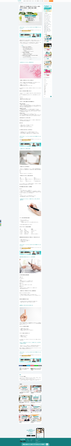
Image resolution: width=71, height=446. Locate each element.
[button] (21, 365)
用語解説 (47, 29)
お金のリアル (48, 15)
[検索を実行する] (50, 96)
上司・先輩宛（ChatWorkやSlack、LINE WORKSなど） (29, 51)
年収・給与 (50, 26)
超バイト (49, 31)
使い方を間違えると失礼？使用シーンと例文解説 (27, 54)
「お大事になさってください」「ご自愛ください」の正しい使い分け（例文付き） (30, 55)
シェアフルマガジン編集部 (23, 376)
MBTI (48, 14)
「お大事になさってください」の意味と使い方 (26, 46)
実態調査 (45, 25)
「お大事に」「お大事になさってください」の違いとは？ (28, 47)
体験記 (44, 89)
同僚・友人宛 (25, 50)
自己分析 (45, 30)
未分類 (44, 92)
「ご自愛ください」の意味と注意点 (25, 52)
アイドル (49, 16)
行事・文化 (50, 30)
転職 (44, 32)
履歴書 (47, 25)
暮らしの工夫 (48, 28)
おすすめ (45, 15)
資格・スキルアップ (46, 31)
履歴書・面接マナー (46, 26)
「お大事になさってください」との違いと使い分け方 (27, 53)
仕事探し (45, 86)
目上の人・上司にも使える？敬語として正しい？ (27, 48)
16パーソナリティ (46, 14)
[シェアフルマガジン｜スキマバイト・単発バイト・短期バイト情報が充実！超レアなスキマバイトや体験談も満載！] (19, 1)
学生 (50, 24)
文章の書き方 (45, 28)
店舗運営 (45, 27)
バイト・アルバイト (46, 83)
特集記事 (45, 29)
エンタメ (45, 79)
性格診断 (47, 27)
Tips (50, 14)
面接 (46, 32)
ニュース (45, 82)
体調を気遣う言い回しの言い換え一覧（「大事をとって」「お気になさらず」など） (30, 57)
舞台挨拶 (47, 30)
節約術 (49, 29)
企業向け (45, 88)
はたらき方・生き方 (46, 16)
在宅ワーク (48, 24)
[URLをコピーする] (40, 365)
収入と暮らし (45, 24)
